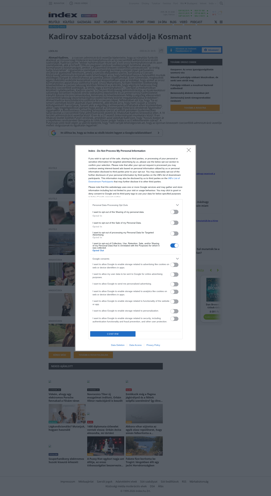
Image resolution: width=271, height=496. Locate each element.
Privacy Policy (153, 345)
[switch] (174, 212)
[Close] (190, 151)
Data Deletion (118, 345)
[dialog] (135, 248)
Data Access (135, 345)
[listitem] (135, 205)
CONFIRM (113, 334)
